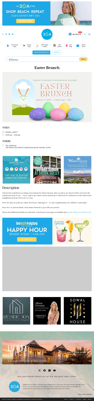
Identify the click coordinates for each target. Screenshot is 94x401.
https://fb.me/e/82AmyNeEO (79, 212)
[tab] (41, 52)
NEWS (24, 376)
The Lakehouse (11, 145)
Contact (73, 376)
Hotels (57, 52)
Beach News (83, 45)
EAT (47, 376)
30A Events (59, 45)
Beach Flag (29, 45)
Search (83, 59)
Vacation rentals (41, 52)
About (65, 399)
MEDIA (66, 376)
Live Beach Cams (14, 45)
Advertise (78, 399)
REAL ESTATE (58, 376)
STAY (51, 376)
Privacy (90, 399)
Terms (84, 399)
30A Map (70, 45)
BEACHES (30, 376)
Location (11, 58)
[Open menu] (89, 34)
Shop (19, 376)
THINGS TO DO (40, 376)
